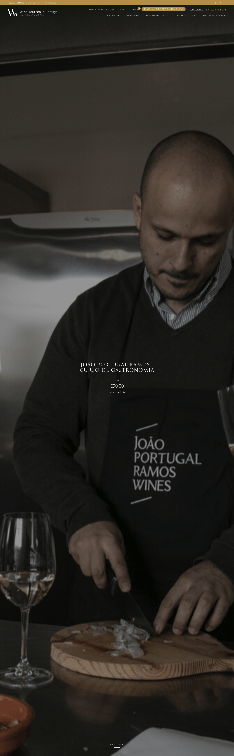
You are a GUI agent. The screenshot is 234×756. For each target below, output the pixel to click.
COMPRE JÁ (219, 3)
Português (94, 9)
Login (121, 9)
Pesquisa (110, 9)
